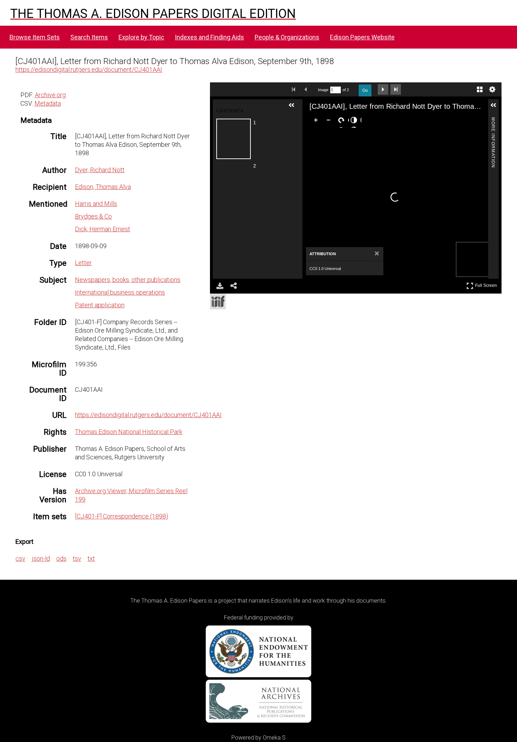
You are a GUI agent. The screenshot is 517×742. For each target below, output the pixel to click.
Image (323, 90)
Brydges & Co (93, 216)
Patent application (100, 305)
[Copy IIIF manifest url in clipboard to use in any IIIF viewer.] (218, 301)
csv (20, 558)
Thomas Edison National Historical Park (128, 431)
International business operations (120, 292)
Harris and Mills (96, 203)
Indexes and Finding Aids (209, 37)
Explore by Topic (141, 37)
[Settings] (492, 89)
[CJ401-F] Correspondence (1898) (121, 516)
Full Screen (487, 284)
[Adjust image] (355, 121)
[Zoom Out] (330, 121)
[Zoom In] (317, 121)
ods (61, 558)
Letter (83, 262)
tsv (77, 558)
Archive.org (50, 95)
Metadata (47, 103)
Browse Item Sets (34, 37)
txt (91, 558)
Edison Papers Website (362, 37)
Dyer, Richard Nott (100, 170)
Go (365, 90)
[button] (294, 108)
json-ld (41, 558)
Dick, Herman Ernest (102, 229)
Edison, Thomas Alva (103, 186)
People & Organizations (287, 37)
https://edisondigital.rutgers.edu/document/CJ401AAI (88, 69)
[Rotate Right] (342, 121)
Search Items (89, 37)
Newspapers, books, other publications (127, 279)
